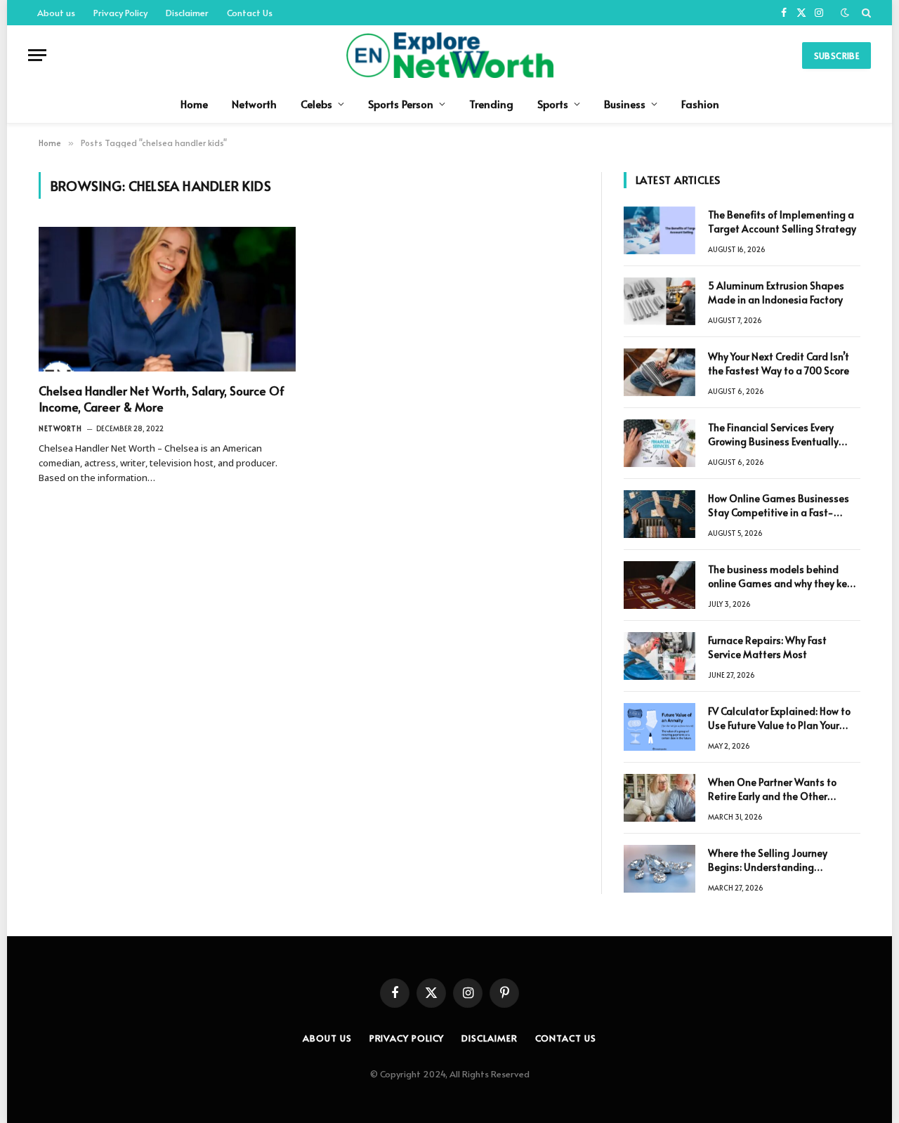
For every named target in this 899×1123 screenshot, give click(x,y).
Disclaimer (187, 12)
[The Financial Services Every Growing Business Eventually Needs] (659, 443)
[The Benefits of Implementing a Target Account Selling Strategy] (659, 230)
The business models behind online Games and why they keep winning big (783, 577)
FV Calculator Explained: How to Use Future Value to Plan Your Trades (779, 718)
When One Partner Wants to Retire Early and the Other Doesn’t (772, 789)
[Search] (865, 12)
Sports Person (400, 103)
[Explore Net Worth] (449, 55)
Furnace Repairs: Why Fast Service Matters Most (767, 647)
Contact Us (250, 12)
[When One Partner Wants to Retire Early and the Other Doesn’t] (659, 798)
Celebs (316, 103)
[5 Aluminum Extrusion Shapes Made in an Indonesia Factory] (659, 301)
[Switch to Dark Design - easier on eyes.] (845, 13)
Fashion (700, 103)
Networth (254, 103)
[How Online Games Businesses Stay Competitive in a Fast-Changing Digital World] (659, 514)
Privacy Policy (120, 12)
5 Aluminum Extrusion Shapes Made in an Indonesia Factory (776, 292)
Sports (552, 103)
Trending (491, 103)
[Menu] (37, 55)
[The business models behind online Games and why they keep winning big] (659, 585)
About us (56, 12)
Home (194, 103)
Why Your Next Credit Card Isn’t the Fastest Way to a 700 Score (778, 363)
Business (624, 103)
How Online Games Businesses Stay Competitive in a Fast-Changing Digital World (778, 506)
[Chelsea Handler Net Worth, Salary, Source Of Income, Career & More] (167, 299)
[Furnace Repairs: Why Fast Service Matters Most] (659, 656)
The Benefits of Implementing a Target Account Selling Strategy (782, 221)
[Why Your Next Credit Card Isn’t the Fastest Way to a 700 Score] (659, 372)
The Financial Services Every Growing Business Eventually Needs (773, 435)
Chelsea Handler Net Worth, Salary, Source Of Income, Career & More (161, 399)
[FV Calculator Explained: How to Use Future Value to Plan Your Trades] (659, 727)
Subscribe (836, 55)
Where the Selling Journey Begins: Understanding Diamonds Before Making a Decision (771, 860)
